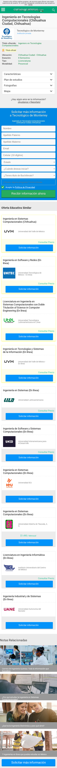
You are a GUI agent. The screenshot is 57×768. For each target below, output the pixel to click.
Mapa (7, 91)
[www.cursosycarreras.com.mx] (29, 9)
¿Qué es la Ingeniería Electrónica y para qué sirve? (23, 726)
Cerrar (30, 5)
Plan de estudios (13, 79)
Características (12, 74)
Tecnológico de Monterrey (30, 31)
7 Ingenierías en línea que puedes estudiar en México (24, 754)
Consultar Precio (46, 242)
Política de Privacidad (25, 187)
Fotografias (10, 85)
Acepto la (20, 187)
